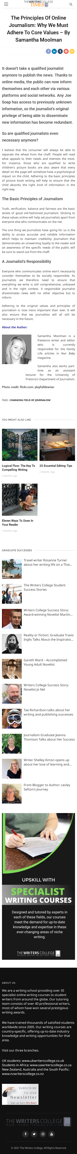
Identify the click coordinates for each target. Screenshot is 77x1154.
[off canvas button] (6, 4)
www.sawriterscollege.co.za (50, 1065)
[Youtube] (51, 1134)
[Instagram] (42, 1134)
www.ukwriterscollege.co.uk (43, 1060)
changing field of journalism (30, 400)
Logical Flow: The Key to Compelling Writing (18, 468)
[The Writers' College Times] (38, 1122)
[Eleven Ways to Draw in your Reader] (20, 499)
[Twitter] (34, 1134)
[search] (70, 4)
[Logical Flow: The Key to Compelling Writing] (20, 444)
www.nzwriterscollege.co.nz (23, 1074)
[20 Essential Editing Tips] (57, 444)
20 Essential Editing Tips (55, 466)
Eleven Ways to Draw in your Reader (17, 522)
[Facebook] (25, 1134)
